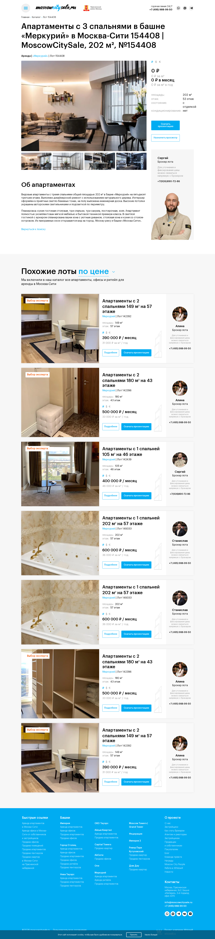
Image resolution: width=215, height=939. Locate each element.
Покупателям (171, 849)
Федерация (135, 834)
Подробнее (110, 353)
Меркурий (108, 316)
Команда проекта (173, 857)
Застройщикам (172, 838)
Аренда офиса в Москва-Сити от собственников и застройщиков (34, 834)
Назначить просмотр (165, 138)
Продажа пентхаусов (32, 853)
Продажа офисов (30, 842)
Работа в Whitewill (174, 868)
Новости (169, 872)
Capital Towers (103, 845)
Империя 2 (135, 841)
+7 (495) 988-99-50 (161, 9)
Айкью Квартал (103, 830)
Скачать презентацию (165, 125)
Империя (65, 823)
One (97, 866)
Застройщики (171, 827)
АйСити (99, 855)
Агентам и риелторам (176, 834)
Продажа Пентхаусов (70, 868)
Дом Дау (134, 866)
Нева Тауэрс (67, 874)
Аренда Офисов (67, 831)
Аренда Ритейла (103, 880)
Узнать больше (151, 935)
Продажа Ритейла (69, 864)
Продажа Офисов (68, 838)
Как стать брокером (174, 831)
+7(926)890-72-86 (169, 181)
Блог (167, 853)
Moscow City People (175, 864)
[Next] (139, 106)
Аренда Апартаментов (71, 827)
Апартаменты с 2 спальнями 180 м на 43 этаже (127, 380)
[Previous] (28, 106)
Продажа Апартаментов (72, 834)
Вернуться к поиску (33, 229)
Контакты (172, 882)
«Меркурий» (40, 56)
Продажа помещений (32, 846)
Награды (169, 861)
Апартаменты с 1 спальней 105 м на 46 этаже (131, 452)
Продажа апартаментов (34, 849)
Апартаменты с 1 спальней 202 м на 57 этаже (131, 521)
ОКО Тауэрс (101, 823)
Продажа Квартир (103, 848)
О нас (168, 823)
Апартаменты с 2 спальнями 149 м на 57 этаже (127, 306)
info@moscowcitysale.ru (178, 902)
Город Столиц (68, 845)
